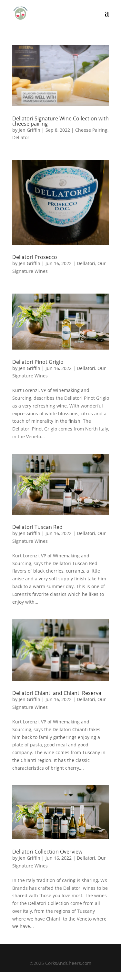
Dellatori (21, 137)
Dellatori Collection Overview (47, 851)
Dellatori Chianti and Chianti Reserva (56, 693)
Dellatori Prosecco (34, 257)
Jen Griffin (29, 130)
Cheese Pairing (91, 130)
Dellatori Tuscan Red (37, 527)
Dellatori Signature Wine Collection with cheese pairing (60, 121)
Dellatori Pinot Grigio (38, 361)
